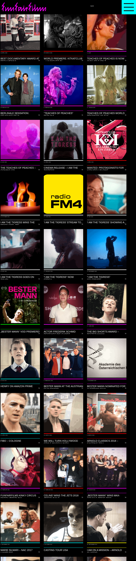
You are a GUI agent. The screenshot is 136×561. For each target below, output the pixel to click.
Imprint (92, 6)
